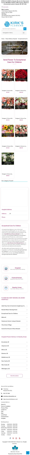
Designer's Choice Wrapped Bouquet (8, 146)
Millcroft (4, 317)
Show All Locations (14, 375)
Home (3, 38)
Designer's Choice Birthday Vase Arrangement (8, 90)
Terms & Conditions (5, 406)
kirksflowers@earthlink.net (9, 396)
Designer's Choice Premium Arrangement (21, 90)
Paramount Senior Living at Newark (11, 321)
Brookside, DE (5, 342)
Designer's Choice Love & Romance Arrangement (21, 146)
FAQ (2, 411)
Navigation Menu (8, 32)
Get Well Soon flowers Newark (12, 234)
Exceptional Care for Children (10, 313)
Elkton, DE (4, 349)
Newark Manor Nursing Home (9, 309)
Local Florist (4, 414)
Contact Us (3, 409)
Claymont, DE (5, 346)
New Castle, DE (6, 361)
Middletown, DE (6, 357)
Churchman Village (7, 325)
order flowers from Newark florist (15, 243)
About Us (3, 404)
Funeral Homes (4, 416)
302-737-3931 (6, 393)
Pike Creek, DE (5, 365)
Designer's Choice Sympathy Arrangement (8, 174)
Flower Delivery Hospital (11, 38)
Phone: (3, 217)
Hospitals (3, 418)
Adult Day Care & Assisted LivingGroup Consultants (14, 306)
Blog (2, 413)
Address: (4, 213)
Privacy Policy (4, 408)
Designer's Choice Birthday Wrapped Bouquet (8, 118)
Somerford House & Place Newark (11, 328)
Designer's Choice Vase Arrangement (21, 118)
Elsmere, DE (5, 353)
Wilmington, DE (6, 368)
